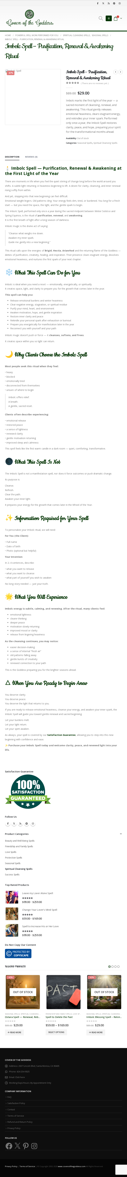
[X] (103, 3)
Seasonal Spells (84, 143)
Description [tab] (12, 156)
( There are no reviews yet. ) (95, 83)
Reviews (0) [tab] (31, 156)
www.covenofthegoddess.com (71, 1166)
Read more (15, 1032)
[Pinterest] (114, 3)
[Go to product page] (12, 897)
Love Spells (10, 852)
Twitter (14, 823)
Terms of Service (15, 1115)
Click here (20, 1077)
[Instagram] (119, 3)
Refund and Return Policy (19, 1122)
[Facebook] (97, 3)
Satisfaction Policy (16, 1103)
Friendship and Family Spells (19, 846)
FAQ (9, 1097)
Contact (11, 1109)
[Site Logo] (30, 18)
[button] (101, 18)
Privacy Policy (13, 1128)
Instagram (32, 823)
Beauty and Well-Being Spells (19, 840)
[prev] (115, 72)
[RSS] (108, 3)
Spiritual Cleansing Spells (105, 143)
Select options (56, 1032)
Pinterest (26, 823)
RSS (20, 823)
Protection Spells (13, 857)
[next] (120, 72)
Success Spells (12, 874)
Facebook (7, 823)
